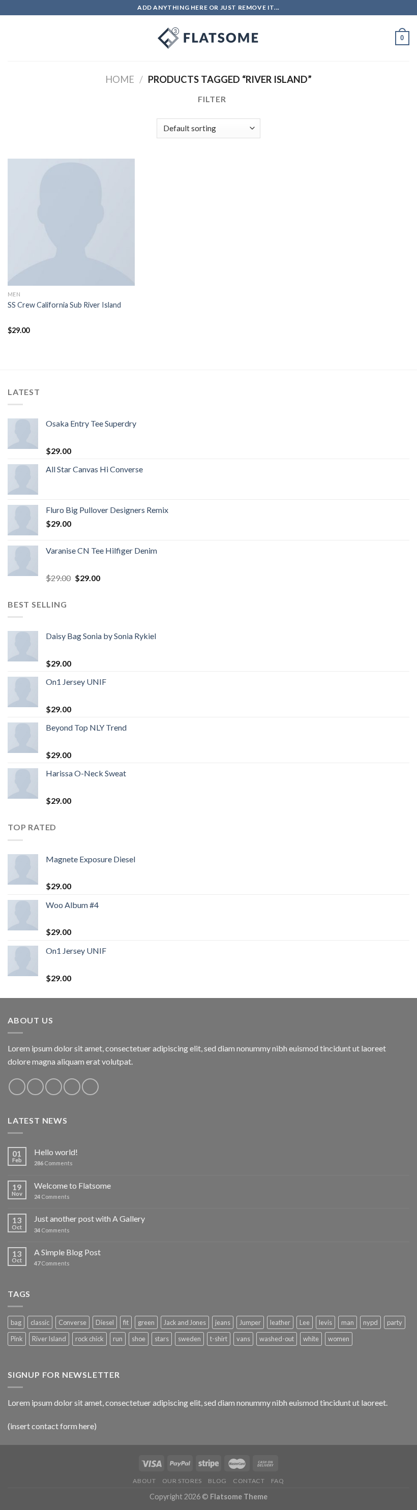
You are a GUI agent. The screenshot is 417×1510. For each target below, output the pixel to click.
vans (243, 1339)
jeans (222, 1322)
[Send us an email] (72, 1086)
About (144, 1481)
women (338, 1339)
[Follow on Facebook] (17, 1086)
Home (119, 79)
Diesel (105, 1322)
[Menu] (14, 37)
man (347, 1322)
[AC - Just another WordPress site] (208, 38)
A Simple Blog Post (67, 1252)
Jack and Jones (185, 1322)
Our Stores (182, 1481)
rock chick (89, 1339)
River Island (49, 1339)
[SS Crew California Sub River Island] (71, 222)
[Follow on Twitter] (53, 1086)
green (146, 1322)
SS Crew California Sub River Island (64, 304)
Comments (53, 1163)
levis (325, 1322)
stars (162, 1339)
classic (40, 1322)
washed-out (276, 1339)
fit (126, 1322)
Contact (248, 1481)
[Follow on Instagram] (35, 1086)
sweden (189, 1339)
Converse (72, 1322)
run (118, 1339)
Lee (305, 1322)
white (311, 1339)
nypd (370, 1322)
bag (16, 1322)
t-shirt (218, 1339)
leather (280, 1322)
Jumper (250, 1322)
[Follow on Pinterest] (90, 1086)
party (394, 1322)
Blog (217, 1481)
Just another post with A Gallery (89, 1218)
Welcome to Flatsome (72, 1185)
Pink (17, 1339)
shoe (138, 1339)
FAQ (277, 1481)
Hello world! (56, 1152)
